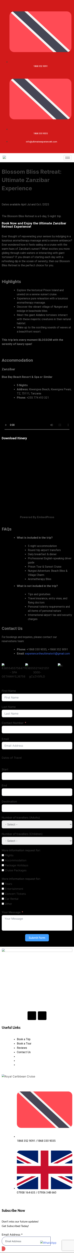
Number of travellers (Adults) (21, 817)
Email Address (12, 1234)
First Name (9, 690)
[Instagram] (34, 150)
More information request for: (21, 850)
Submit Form (37, 937)
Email (5, 739)
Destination (9, 801)
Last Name (9, 707)
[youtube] (37, 150)
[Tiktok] (39, 150)
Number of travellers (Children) (22, 834)
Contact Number (13, 723)
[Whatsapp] (42, 150)
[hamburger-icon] (67, 157)
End (4, 785)
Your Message (11, 912)
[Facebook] (32, 1015)
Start (5, 769)
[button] (5, 672)
